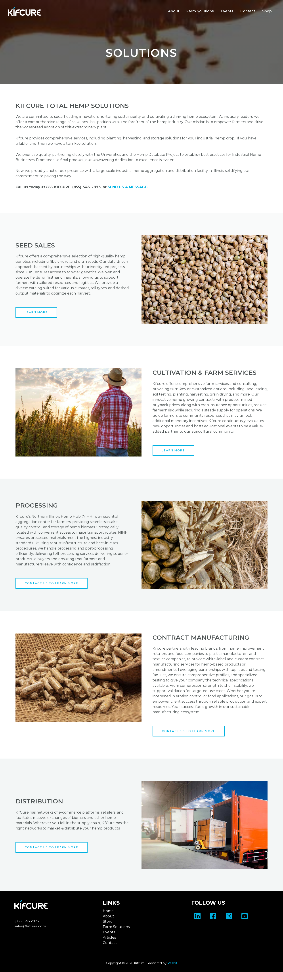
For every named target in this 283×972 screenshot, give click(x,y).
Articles (109, 937)
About (173, 11)
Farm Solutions (200, 11)
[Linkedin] (197, 916)
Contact (247, 11)
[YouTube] (244, 916)
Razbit (172, 963)
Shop (267, 11)
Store (108, 921)
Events (227, 11)
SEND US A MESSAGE (127, 187)
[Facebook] (213, 916)
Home (108, 911)
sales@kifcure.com (30, 926)
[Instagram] (229, 916)
